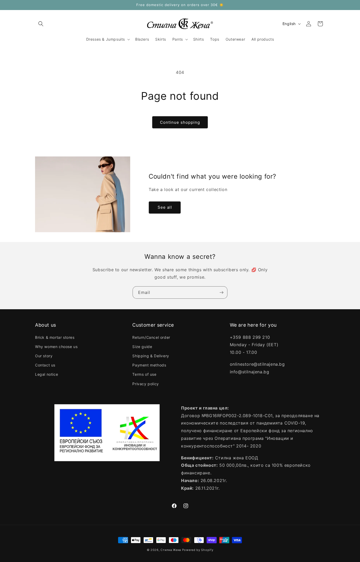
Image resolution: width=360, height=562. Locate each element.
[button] (41, 24)
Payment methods (149, 365)
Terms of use (144, 374)
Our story (43, 356)
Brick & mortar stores (55, 337)
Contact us (45, 365)
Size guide (142, 346)
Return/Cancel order (151, 337)
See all (165, 207)
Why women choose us (56, 346)
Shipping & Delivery (150, 356)
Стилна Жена (170, 550)
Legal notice (46, 374)
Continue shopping (180, 122)
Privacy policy (145, 384)
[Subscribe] (221, 292)
